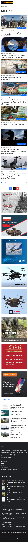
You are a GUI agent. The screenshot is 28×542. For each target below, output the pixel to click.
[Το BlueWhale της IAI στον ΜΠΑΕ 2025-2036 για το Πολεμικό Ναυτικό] (5, 427)
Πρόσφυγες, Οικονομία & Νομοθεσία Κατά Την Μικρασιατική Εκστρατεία (17, 405)
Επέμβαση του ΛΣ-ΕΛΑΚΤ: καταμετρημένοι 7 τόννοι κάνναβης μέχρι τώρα (13, 102)
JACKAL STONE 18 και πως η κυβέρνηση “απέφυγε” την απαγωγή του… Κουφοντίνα (13, 152)
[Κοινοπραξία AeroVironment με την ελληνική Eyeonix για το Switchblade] (5, 420)
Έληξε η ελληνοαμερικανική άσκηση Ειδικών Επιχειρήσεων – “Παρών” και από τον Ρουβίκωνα (14, 176)
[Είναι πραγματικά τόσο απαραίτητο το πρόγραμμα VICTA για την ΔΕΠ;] (5, 413)
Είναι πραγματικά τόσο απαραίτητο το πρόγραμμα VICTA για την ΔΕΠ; (17, 413)
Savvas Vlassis (5, 30)
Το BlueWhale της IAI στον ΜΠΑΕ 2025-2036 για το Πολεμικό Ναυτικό (18, 427)
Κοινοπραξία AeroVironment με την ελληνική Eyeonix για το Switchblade (18, 420)
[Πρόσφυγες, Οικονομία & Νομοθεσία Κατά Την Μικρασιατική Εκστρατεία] (5, 406)
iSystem (15, 535)
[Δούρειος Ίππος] (7, 2)
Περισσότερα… (8, 457)
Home (3, 6)
